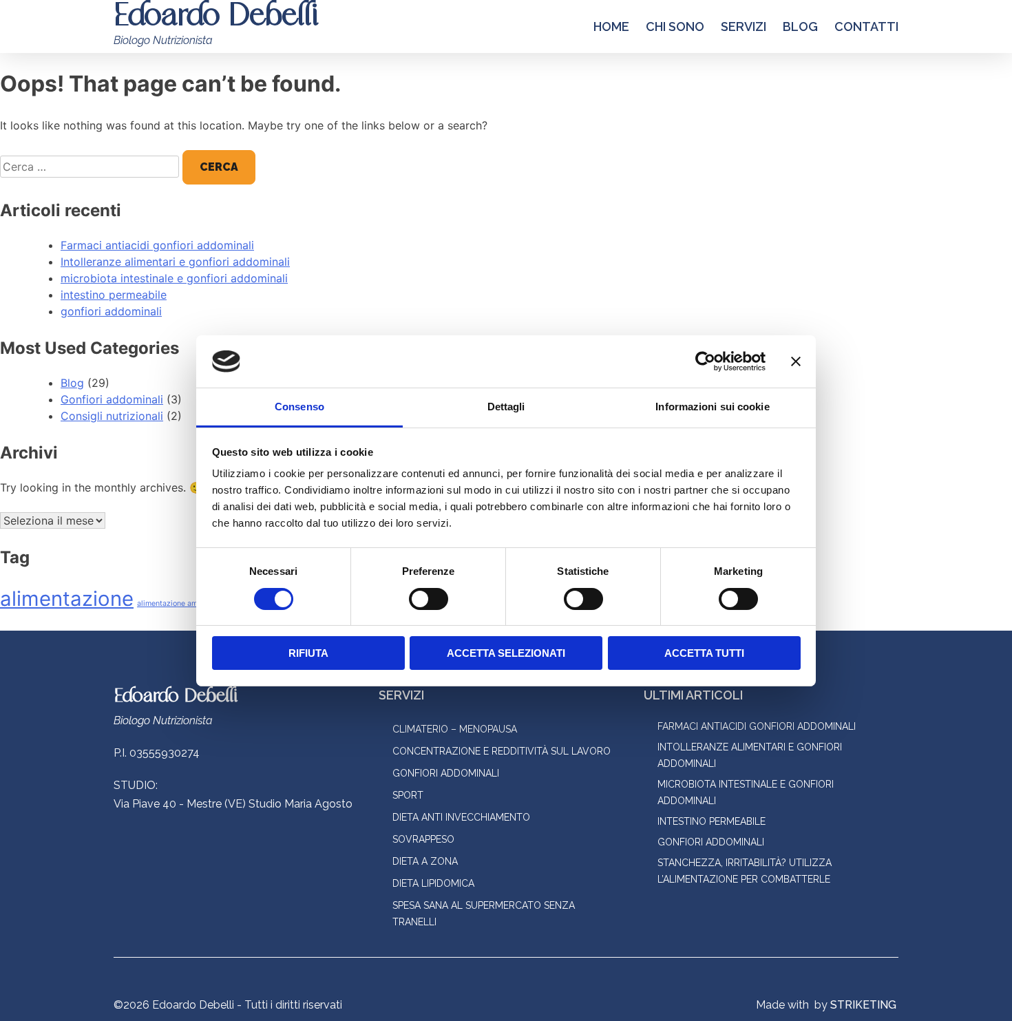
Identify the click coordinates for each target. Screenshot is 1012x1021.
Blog (800, 26)
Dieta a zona (425, 861)
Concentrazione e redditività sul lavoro (501, 751)
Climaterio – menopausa (454, 729)
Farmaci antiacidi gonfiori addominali (157, 245)
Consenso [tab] (299, 406)
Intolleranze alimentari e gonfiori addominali (175, 262)
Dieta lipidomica (433, 883)
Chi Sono (675, 26)
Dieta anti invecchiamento (461, 817)
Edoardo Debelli (176, 696)
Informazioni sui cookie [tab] (712, 406)
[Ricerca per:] (91, 166)
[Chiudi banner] (796, 361)
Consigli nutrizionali (112, 416)
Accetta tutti (704, 653)
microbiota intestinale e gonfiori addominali (174, 278)
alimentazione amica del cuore (189, 603)
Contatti (866, 26)
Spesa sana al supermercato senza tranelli (483, 913)
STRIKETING (863, 1004)
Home (611, 26)
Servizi (743, 26)
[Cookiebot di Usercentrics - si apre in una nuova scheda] (705, 361)
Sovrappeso (423, 839)
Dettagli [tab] (506, 406)
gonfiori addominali (111, 311)
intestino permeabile (114, 295)
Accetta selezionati (506, 653)
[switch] (428, 599)
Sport (407, 795)
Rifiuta (308, 653)
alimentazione (67, 599)
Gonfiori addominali (112, 399)
